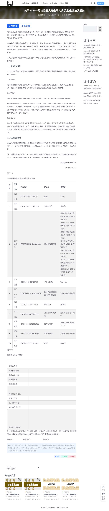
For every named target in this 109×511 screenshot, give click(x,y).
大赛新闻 (53, 15)
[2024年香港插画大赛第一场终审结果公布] (32, 484)
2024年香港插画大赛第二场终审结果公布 (13, 495)
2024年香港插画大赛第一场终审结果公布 (32, 495)
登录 (101, 3)
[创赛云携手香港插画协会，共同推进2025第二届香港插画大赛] (51, 484)
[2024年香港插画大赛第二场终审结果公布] (13, 484)
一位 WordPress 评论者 (91, 100)
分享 (58, 456)
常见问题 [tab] (27, 26)
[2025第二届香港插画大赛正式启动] (70, 484)
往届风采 (34, 3)
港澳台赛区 (64, 3)
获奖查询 (44, 3)
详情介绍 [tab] (14, 26)
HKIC (53, 507)
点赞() (73, 456)
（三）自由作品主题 (90, 71)
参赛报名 (25, 3)
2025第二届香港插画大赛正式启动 (70, 495)
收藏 (65, 456)
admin (85, 86)
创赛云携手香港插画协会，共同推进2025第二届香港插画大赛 (92, 59)
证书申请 (53, 3)
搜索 (85, 24)
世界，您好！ (93, 103)
